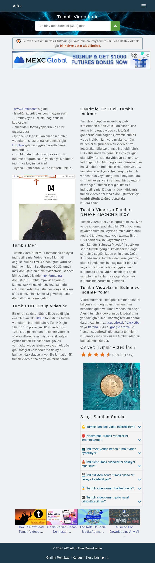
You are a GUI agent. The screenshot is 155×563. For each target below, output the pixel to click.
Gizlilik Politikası (58, 557)
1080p (39, 318)
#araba (93, 327)
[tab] (111, 426)
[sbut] (115, 26)
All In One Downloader (86, 548)
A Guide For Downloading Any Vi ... (124, 532)
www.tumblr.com (25, 109)
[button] (112, 426)
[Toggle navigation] (143, 5)
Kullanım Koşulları (86, 557)
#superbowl (115, 322)
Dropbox (18, 145)
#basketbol (132, 322)
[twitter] (103, 557)
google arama (120, 327)
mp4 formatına (52, 275)
